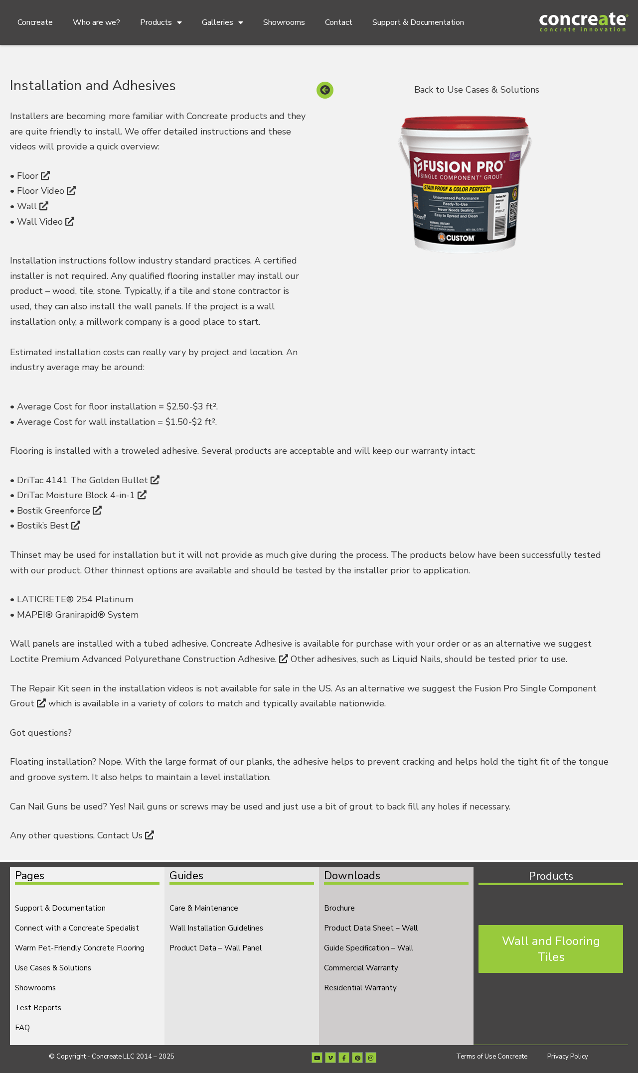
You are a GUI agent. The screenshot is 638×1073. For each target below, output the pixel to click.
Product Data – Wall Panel (215, 948)
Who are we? (96, 22)
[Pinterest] (357, 1057)
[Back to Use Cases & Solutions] (325, 90)
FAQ (22, 1028)
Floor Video (42, 191)
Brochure (339, 908)
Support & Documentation (418, 22)
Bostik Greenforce (55, 511)
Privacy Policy (567, 1056)
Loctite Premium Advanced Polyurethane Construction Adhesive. (144, 659)
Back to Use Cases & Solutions (476, 90)
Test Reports (38, 1008)
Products (156, 22)
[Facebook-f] (343, 1057)
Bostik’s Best (44, 526)
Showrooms (284, 22)
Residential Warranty (360, 988)
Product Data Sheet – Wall (371, 928)
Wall (28, 206)
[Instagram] (370, 1057)
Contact (338, 22)
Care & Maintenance (203, 908)
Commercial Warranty (361, 968)
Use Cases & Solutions (53, 968)
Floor (29, 176)
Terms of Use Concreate (491, 1056)
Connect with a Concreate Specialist (77, 928)
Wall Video (41, 222)
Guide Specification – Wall (368, 948)
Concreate (35, 22)
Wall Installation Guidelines (216, 928)
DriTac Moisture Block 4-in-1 (77, 495)
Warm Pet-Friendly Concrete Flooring (80, 948)
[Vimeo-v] (330, 1057)
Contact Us (121, 835)
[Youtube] (317, 1057)
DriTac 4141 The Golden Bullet (84, 480)
